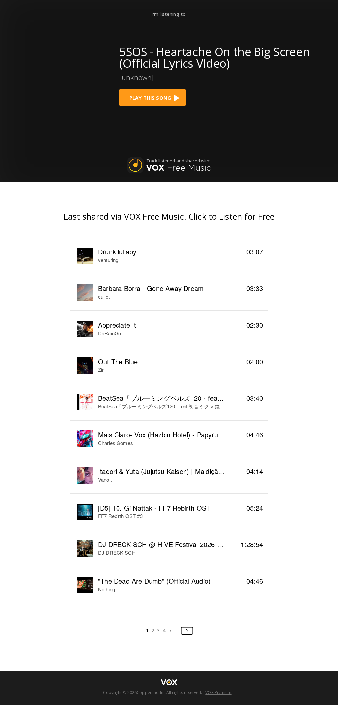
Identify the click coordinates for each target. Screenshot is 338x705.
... (176, 630)
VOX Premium (218, 692)
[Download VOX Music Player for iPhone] (61, 73)
